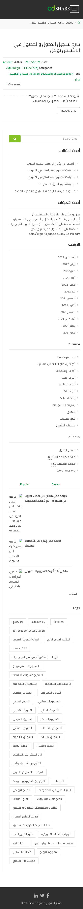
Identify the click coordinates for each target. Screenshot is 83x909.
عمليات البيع (19, 843)
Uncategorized (66, 357)
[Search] (15, 138)
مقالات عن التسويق (23, 860)
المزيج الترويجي (21, 790)
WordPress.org (66, 470)
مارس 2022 (68, 284)
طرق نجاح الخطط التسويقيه (56, 834)
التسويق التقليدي (22, 710)
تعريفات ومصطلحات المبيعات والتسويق (34, 807)
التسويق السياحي (22, 719)
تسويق (71, 411)
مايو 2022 (69, 271)
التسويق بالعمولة (22, 736)
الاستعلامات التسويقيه (58, 683)
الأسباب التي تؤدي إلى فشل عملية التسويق (50, 163)
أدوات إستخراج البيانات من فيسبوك (56, 363)
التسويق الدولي (50, 710)
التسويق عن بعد (50, 736)
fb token (35, 73)
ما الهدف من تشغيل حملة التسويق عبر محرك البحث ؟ (45, 191)
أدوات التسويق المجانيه (25, 639)
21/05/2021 (32, 62)
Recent (56, 484)
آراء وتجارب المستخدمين (45, 214)
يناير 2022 (69, 291)
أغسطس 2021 (66, 318)
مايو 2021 (69, 332)
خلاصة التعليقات (63, 463)
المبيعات (59, 781)
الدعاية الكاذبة (20, 745)
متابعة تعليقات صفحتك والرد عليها (53, 843)
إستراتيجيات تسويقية (63, 405)
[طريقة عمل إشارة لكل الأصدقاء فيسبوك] (15, 551)
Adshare (8, 62)
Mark (72, 229)
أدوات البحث (68, 377)
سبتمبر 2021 (67, 312)
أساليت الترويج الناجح (58, 639)
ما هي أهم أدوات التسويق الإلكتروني (46, 571)
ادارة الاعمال (19, 648)
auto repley (38, 621)
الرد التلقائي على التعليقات (27, 754)
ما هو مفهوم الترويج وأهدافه (46, 233)
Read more (68, 110)
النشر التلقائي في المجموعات (55, 790)
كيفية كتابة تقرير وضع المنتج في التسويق (51, 170)
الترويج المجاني (21, 701)
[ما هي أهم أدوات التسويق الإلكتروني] (15, 579)
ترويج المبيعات (20, 798)
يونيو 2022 (68, 264)
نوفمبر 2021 (67, 298)
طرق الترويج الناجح (22, 834)
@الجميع (17, 621)
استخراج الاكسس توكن (25, 666)
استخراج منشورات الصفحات (27, 674)
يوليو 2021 (68, 325)
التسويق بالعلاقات (51, 728)
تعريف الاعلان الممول (25, 816)
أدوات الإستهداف (65, 370)
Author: (18, 62)
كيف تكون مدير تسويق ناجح (47, 229)
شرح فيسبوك (13, 67)
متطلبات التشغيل (65, 425)
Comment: (14, 84)
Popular (24, 484)
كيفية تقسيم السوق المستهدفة (56, 184)
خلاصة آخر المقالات (61, 456)
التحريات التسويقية (50, 692)
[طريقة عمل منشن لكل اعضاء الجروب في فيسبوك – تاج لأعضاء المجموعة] (15, 513)
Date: (44, 62)
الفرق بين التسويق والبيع (26, 763)
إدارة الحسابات (30, 67)
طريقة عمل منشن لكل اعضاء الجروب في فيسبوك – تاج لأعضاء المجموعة (46, 498)
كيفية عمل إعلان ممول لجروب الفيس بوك (33, 224)
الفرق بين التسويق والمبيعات (29, 781)
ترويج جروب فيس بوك (49, 798)
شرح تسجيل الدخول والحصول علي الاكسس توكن (47, 47)
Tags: (77, 73)
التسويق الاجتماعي (49, 701)
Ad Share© (27, 903)
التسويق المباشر (50, 719)
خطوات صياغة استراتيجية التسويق (31, 825)
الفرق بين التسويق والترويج (27, 772)
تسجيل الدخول (67, 450)
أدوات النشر (69, 391)
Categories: (45, 67)
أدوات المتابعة (67, 384)
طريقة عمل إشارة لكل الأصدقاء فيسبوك (43, 543)
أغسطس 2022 (66, 257)
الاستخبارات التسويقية (24, 683)
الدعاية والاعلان (45, 745)
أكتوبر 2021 (68, 305)
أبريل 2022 (69, 277)
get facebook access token (57, 73)
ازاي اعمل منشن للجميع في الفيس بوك (35, 657)
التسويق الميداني (22, 728)
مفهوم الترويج (48, 851)
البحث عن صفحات (22, 692)
